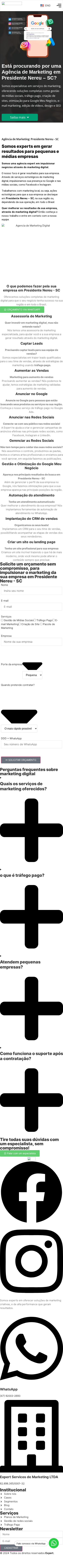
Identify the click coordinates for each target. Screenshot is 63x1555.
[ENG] (41, 6)
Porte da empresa (11, 664)
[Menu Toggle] (59, 5)
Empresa (6, 635)
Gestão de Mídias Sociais (19, 620)
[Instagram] (31, 1296)
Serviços (6, 616)
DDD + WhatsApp (11, 738)
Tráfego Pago (44, 620)
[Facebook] (31, 1223)
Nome (4, 584)
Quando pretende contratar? (18, 685)
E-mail (5, 600)
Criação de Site (30, 624)
